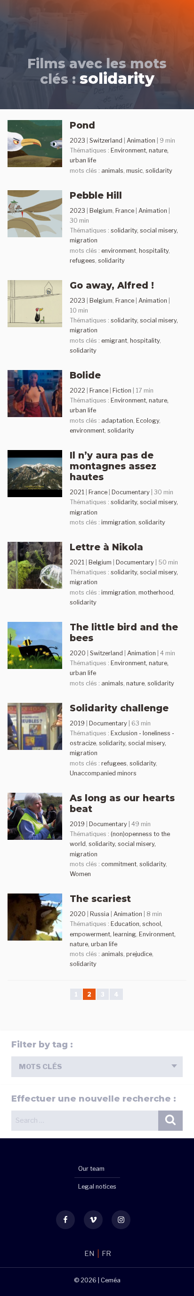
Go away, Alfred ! (112, 285)
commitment (119, 864)
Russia (99, 914)
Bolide (85, 375)
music (134, 170)
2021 (77, 492)
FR (106, 1253)
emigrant (114, 340)
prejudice (139, 954)
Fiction (122, 390)
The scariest (100, 898)
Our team (91, 1168)
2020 (78, 653)
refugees (82, 260)
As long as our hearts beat (122, 803)
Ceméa (111, 1280)
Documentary (131, 492)
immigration (118, 522)
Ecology (147, 420)
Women (80, 873)
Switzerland (105, 140)
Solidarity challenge (119, 708)
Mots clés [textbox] (40, 1067)
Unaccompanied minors (103, 773)
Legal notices (97, 1186)
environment (118, 250)
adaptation (117, 420)
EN (90, 1253)
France (124, 210)
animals (112, 170)
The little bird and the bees (124, 632)
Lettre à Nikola (106, 547)
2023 (77, 140)
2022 (77, 390)
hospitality (154, 250)
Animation (141, 140)
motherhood (155, 592)
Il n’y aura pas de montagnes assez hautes (113, 466)
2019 (77, 723)
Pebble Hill (96, 195)
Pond (82, 125)
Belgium (101, 210)
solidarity (159, 170)
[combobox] (97, 1066)
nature (135, 683)
